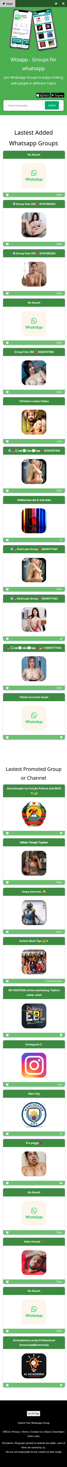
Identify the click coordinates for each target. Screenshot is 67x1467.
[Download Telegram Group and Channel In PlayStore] (57, 94)
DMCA (6, 1431)
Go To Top (33, 1413)
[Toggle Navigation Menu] (63, 3)
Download (58, 1431)
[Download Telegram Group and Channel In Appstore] (43, 94)
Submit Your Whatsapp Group (33, 1422)
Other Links (33, 1436)
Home (9, 3)
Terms (25, 1431)
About (47, 1431)
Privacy (16, 1431)
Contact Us (37, 1431)
